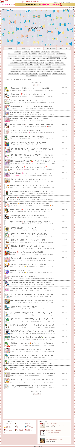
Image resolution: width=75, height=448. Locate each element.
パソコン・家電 (29, 427)
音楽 (17, 427)
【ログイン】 (71, 9)
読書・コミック (19, 429)
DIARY (6, 9)
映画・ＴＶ (18, 426)
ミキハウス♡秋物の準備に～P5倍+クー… (55, 425)
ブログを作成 (67, 2)
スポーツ (28, 423)
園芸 (17, 432)
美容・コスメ (9, 426)
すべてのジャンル (30, 430)
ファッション (9, 425)
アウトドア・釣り (30, 425)
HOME (2, 9)
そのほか (28, 429)
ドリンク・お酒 (9, 432)
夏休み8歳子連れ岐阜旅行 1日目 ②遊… (54, 439)
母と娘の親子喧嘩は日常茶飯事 (52, 432)
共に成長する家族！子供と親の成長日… (54, 430)
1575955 (70, 7)
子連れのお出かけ (49, 437)
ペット (17, 423)
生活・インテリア (9, 429)
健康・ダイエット (9, 427)
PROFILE (11, 9)
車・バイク (28, 426)
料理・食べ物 (9, 430)
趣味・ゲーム (19, 425)
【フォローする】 (64, 9)
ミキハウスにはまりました (51, 423)
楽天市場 (72, 2)
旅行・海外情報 (19, 430)
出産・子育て (4, 2)
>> (57, 2)
